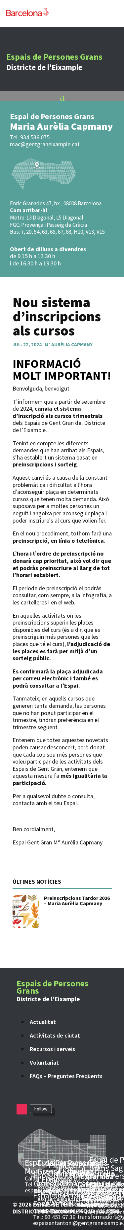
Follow (41, 1109)
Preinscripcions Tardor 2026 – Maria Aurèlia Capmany (77, 900)
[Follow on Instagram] (22, 1109)
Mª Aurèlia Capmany (69, 344)
